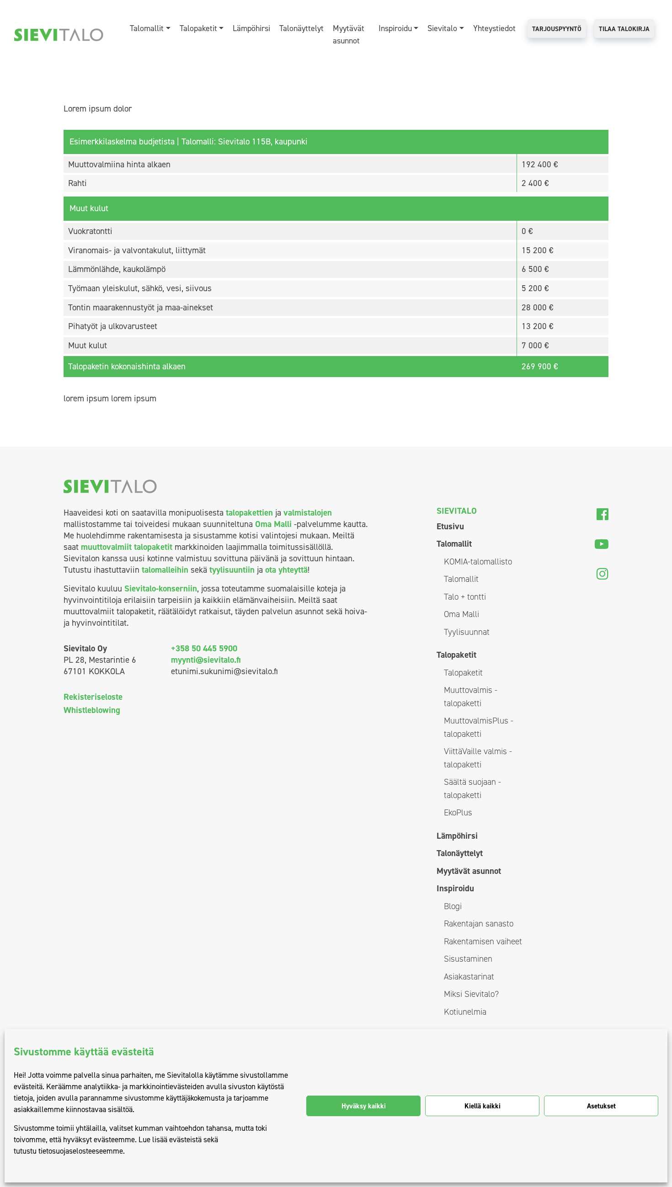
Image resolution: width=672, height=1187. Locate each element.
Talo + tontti (465, 596)
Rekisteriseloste (93, 697)
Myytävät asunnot (348, 34)
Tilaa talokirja (624, 29)
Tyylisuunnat (467, 632)
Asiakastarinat (469, 976)
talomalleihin (165, 569)
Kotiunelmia (465, 1011)
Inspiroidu (395, 28)
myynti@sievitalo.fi (205, 659)
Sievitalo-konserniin (160, 588)
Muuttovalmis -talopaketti (470, 696)
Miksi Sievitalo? (471, 994)
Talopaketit (198, 28)
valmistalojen (307, 512)
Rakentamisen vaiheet (483, 941)
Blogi (453, 906)
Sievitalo (442, 28)
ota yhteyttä (286, 569)
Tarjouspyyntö (556, 29)
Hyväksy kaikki (363, 1106)
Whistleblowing (92, 710)
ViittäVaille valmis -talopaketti (478, 757)
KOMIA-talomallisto (478, 561)
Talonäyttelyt (301, 28)
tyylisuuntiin (232, 569)
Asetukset (601, 1106)
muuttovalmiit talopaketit (126, 547)
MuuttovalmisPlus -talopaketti (478, 727)
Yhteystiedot (494, 28)
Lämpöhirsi (251, 28)
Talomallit (147, 28)
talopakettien (249, 512)
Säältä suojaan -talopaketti (472, 788)
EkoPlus (458, 812)
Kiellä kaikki (482, 1106)
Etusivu (450, 526)
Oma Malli (273, 524)
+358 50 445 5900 (204, 648)
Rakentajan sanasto (478, 923)
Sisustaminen (468, 958)
